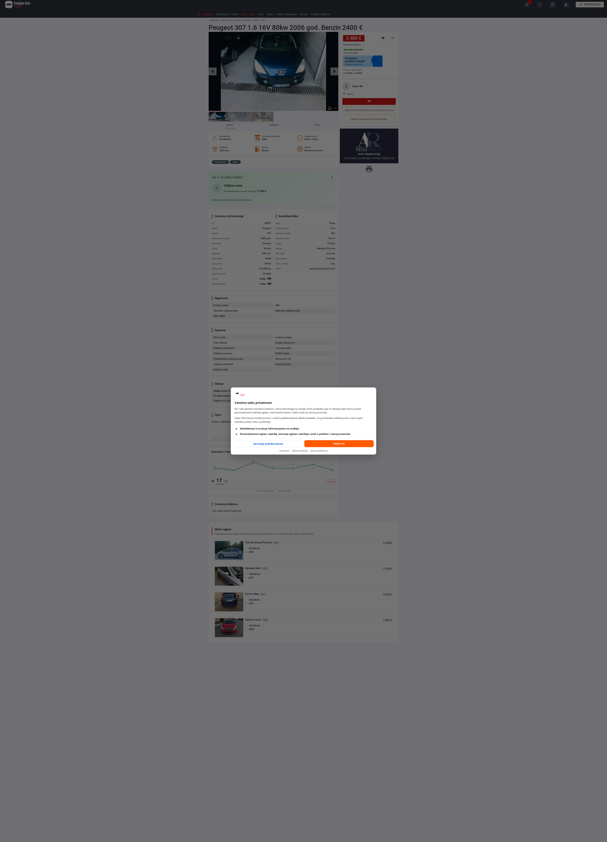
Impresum (284, 450)
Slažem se (339, 443)
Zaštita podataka (300, 450)
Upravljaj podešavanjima (268, 443)
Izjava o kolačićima (319, 450)
